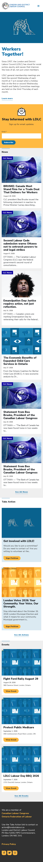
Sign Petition (12, 558)
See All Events (21, 796)
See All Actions (21, 635)
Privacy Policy (9, 844)
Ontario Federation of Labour (17, 816)
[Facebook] (4, 853)
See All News (21, 492)
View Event (11, 691)
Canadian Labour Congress (15, 813)
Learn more (7, 98)
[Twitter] (9, 853)
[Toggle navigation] (38, 6)
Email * (4, 132)
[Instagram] (15, 853)
